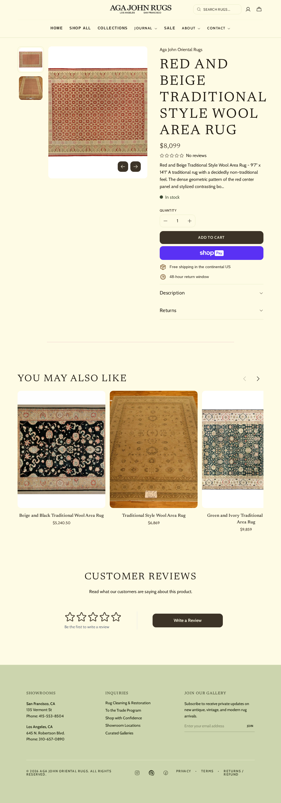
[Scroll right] (257, 378)
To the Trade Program (123, 710)
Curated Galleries (119, 733)
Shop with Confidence (123, 718)
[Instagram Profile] (137, 773)
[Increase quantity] (189, 220)
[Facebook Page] (166, 773)
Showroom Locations (122, 725)
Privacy (183, 771)
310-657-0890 (51, 739)
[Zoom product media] (135, 58)
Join (250, 726)
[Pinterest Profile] (151, 773)
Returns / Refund (233, 773)
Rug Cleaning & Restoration (128, 703)
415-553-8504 (51, 716)
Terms (207, 771)
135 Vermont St (39, 709)
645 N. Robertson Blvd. (45, 733)
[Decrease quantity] (165, 220)
